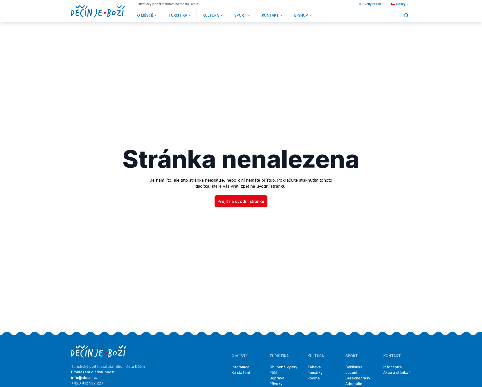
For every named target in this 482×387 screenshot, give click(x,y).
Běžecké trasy (357, 378)
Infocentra (392, 367)
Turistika (279, 356)
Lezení (351, 372)
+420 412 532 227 (87, 383)
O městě (240, 356)
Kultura (315, 356)
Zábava (314, 367)
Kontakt (392, 356)
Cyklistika (354, 367)
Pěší (273, 372)
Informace (240, 367)
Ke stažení (241, 372)
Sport (351, 356)
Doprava (276, 378)
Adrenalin (353, 383)
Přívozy (275, 383)
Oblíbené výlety (283, 367)
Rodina (313, 378)
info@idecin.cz (84, 377)
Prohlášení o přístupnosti (93, 372)
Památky (315, 372)
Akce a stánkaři (397, 372)
